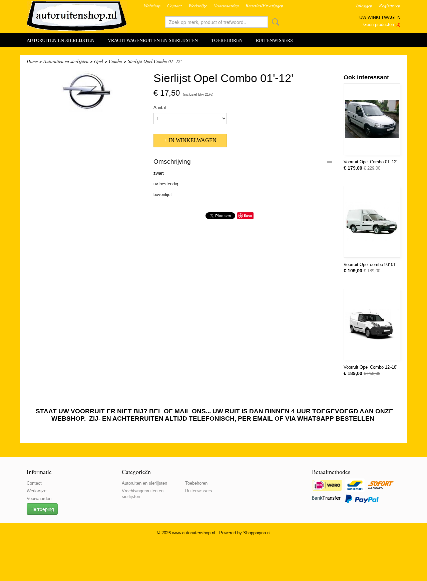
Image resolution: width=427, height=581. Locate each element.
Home (32, 61)
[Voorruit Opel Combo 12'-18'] (372, 324)
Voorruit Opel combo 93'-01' (370, 264)
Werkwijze (197, 5)
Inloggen (364, 5)
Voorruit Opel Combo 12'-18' (370, 367)
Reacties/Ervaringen (264, 5)
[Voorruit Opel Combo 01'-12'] (372, 119)
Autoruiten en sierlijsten (60, 40)
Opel (98, 61)
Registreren (389, 5)
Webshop (152, 5)
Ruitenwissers (274, 40)
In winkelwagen (193, 140)
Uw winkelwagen (379, 17)
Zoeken (274, 22)
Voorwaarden (226, 5)
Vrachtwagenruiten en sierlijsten (153, 40)
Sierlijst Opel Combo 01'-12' (154, 61)
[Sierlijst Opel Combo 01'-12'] (87, 91)
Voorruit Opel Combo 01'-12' (370, 161)
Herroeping (42, 509)
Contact (174, 5)
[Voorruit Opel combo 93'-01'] (372, 222)
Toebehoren (227, 40)
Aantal (159, 107)
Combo (115, 61)
